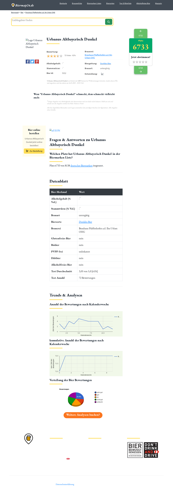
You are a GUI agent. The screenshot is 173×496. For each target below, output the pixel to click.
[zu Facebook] (28, 62)
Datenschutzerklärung (57, 451)
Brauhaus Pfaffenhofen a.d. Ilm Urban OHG (40, 12)
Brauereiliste (77, 3)
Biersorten (110, 3)
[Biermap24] (22, 5)
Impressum (53, 447)
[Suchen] (108, 22)
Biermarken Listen (94, 3)
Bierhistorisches (93, 463)
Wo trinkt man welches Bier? (98, 467)
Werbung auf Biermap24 (58, 459)
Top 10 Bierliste (125, 3)
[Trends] (101, 74)
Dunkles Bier (105, 63)
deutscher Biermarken (81, 165)
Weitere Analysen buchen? (83, 415)
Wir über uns (54, 455)
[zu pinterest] (37, 62)
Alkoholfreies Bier (143, 3)
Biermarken (92, 451)
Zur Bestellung (36, 151)
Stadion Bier (92, 455)
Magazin (158, 3)
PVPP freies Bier (93, 459)
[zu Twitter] (32, 62)
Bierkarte (63, 3)
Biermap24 (15, 12)
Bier (22, 12)
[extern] (135, 443)
